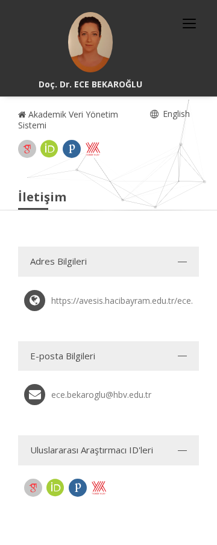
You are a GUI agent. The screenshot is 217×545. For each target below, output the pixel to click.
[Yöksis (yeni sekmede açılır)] (93, 149)
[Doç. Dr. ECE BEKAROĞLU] (90, 42)
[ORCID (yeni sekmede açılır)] (49, 149)
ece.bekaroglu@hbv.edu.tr (101, 394)
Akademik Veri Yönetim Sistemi (68, 120)
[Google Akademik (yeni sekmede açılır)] (27, 149)
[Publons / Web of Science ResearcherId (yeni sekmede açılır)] (72, 149)
